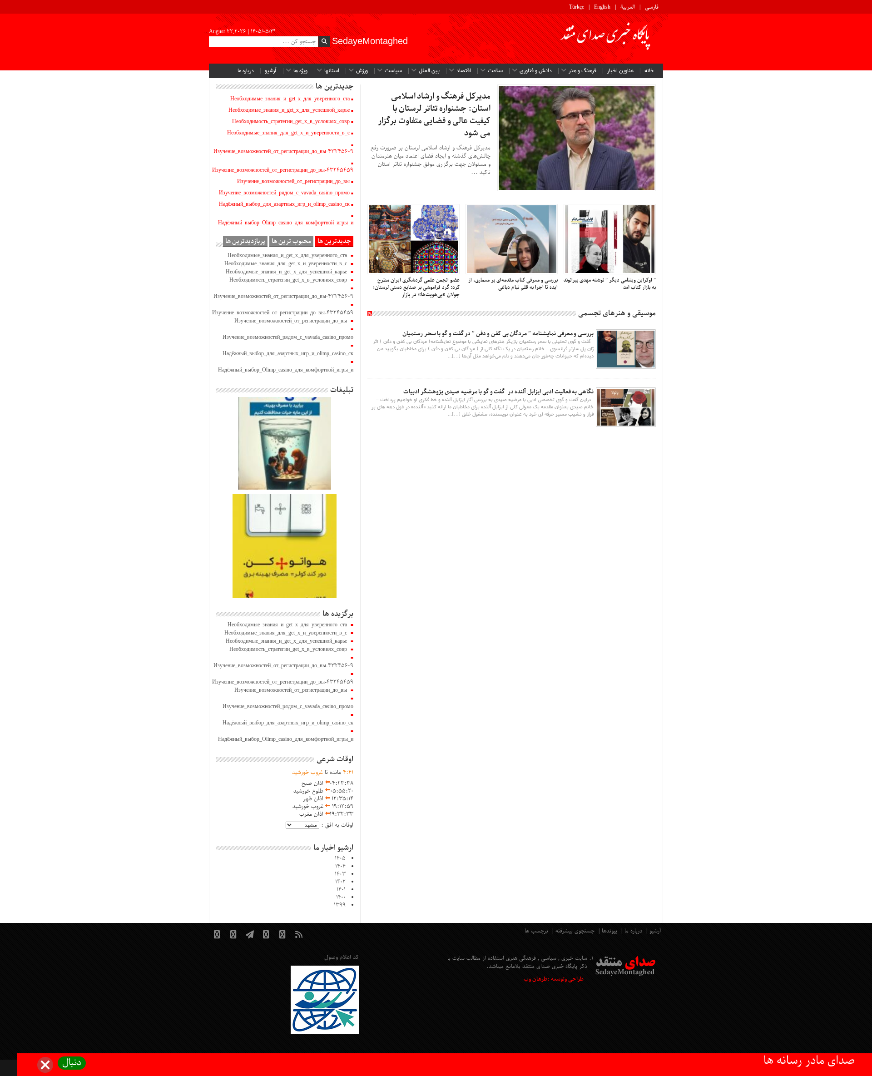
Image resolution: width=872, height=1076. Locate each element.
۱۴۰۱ (341, 890)
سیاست (393, 71)
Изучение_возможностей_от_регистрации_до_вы (293, 182)
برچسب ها (536, 931)
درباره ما (246, 71)
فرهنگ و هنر (582, 71)
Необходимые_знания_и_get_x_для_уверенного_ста (290, 99)
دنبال (71, 1063)
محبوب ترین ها (291, 241)
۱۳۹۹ (340, 905)
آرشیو (271, 71)
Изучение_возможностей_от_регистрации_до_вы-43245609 (283, 152)
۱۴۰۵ (340, 858)
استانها (331, 71)
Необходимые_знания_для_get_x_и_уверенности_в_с (288, 133)
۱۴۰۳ (340, 874)
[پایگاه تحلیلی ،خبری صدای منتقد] (606, 39)
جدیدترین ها (334, 241)
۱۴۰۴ (340, 867)
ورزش (362, 71)
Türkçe (576, 7)
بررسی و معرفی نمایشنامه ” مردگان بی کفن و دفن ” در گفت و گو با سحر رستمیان (498, 333)
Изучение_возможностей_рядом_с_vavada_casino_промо (284, 193)
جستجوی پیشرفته (575, 931)
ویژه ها (300, 71)
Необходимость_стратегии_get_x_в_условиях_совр (291, 122)
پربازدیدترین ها (245, 241)
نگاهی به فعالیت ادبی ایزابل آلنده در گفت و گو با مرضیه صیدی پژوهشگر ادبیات (498, 391)
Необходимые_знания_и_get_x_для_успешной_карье (289, 110)
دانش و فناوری (536, 71)
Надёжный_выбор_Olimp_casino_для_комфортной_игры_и (285, 223)
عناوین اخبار (620, 71)
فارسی (652, 7)
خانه (649, 71)
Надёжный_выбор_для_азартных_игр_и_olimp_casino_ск (284, 204)
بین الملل (429, 71)
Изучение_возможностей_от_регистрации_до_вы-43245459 (282, 170)
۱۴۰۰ (341, 897)
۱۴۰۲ (340, 882)
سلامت (495, 71)
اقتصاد (463, 71)
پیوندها (609, 931)
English (602, 7)
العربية (627, 7)
